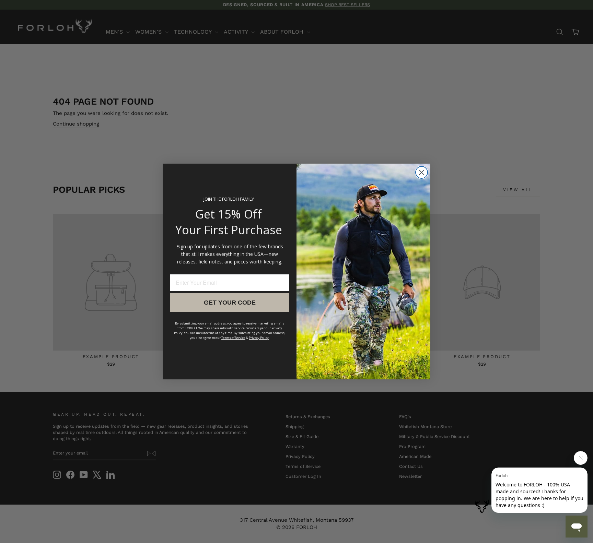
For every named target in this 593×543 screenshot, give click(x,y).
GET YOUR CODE (230, 302)
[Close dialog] (422, 172)
